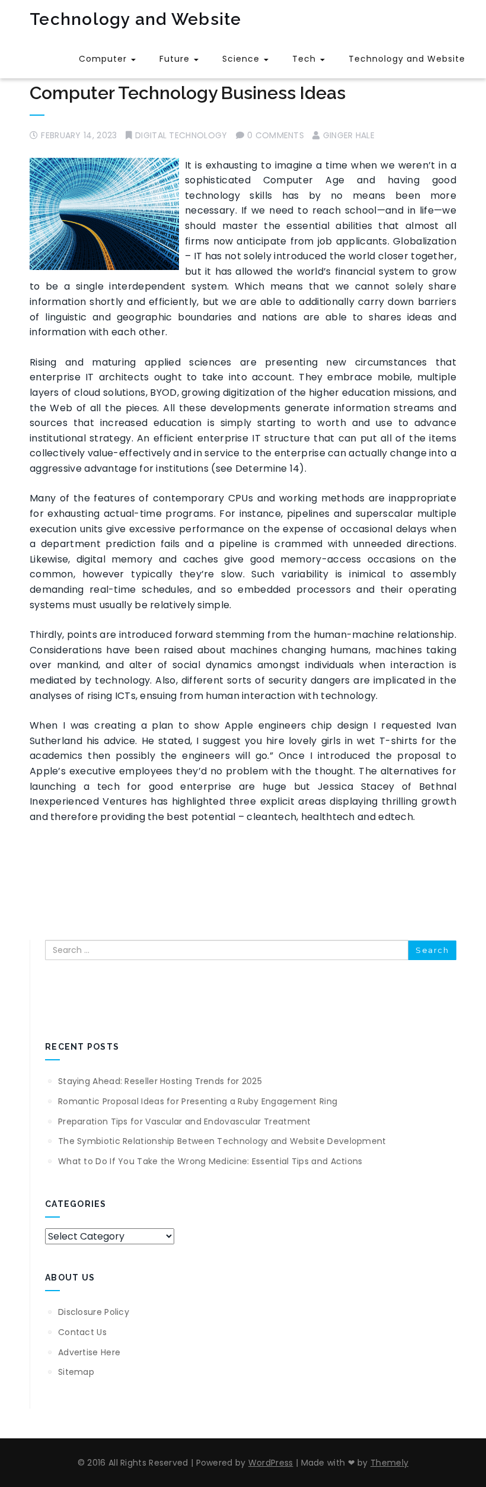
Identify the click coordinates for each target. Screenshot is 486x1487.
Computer (104, 59)
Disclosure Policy (93, 1312)
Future (176, 59)
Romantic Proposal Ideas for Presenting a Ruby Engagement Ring (197, 1101)
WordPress (270, 1463)
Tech (305, 59)
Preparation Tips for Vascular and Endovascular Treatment (184, 1121)
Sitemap (76, 1372)
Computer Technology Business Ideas (188, 92)
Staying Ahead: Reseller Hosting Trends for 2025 (160, 1081)
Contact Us (82, 1332)
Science (242, 59)
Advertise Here (89, 1352)
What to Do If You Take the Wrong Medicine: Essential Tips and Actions (210, 1161)
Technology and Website (136, 19)
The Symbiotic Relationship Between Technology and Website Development (222, 1141)
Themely (389, 1463)
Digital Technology (181, 135)
